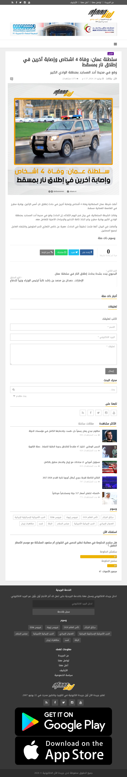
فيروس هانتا (55, 517)
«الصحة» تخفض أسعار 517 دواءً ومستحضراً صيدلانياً (76, 493)
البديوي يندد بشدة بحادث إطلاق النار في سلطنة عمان (86, 273)
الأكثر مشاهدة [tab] (107, 423)
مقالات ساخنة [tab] (86, 423)
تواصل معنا (96, 2)
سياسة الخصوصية (64, 675)
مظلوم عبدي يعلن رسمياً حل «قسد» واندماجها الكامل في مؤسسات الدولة (64, 431)
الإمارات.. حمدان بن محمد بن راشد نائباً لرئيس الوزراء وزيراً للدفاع (46, 280)
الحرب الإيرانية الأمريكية (84, 524)
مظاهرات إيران (27, 524)
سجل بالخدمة (63, 612)
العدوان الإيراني (107, 524)
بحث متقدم (20, 396)
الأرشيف (73, 2)
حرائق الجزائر (108, 517)
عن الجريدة (109, 2)
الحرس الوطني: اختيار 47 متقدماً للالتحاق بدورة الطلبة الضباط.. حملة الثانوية (64, 447)
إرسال (111, 371)
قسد (41, 524)
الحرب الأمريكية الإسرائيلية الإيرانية (30, 517)
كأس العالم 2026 (90, 517)
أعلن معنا (84, 2)
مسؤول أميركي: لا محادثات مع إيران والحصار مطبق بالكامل (72, 462)
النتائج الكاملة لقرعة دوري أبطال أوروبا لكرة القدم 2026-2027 (71, 478)
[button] (116, 85)
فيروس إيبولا (72, 517)
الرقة (50, 524)
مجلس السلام (63, 524)
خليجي (110, 53)
